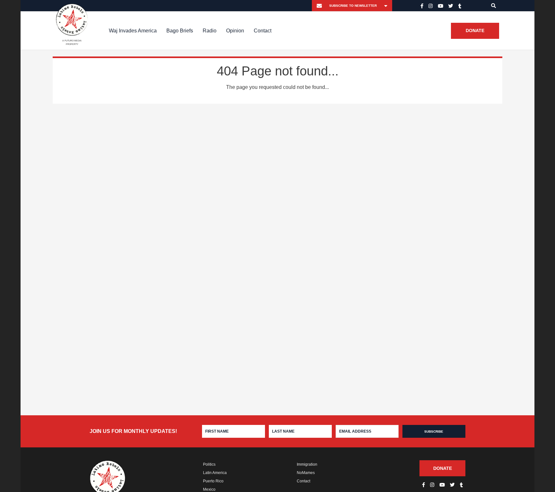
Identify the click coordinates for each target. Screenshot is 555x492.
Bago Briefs (179, 30)
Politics (209, 464)
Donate (475, 30)
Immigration (307, 464)
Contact (262, 30)
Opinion (235, 30)
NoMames (306, 472)
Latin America (215, 472)
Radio (209, 30)
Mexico (209, 489)
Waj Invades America (133, 30)
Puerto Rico (213, 481)
